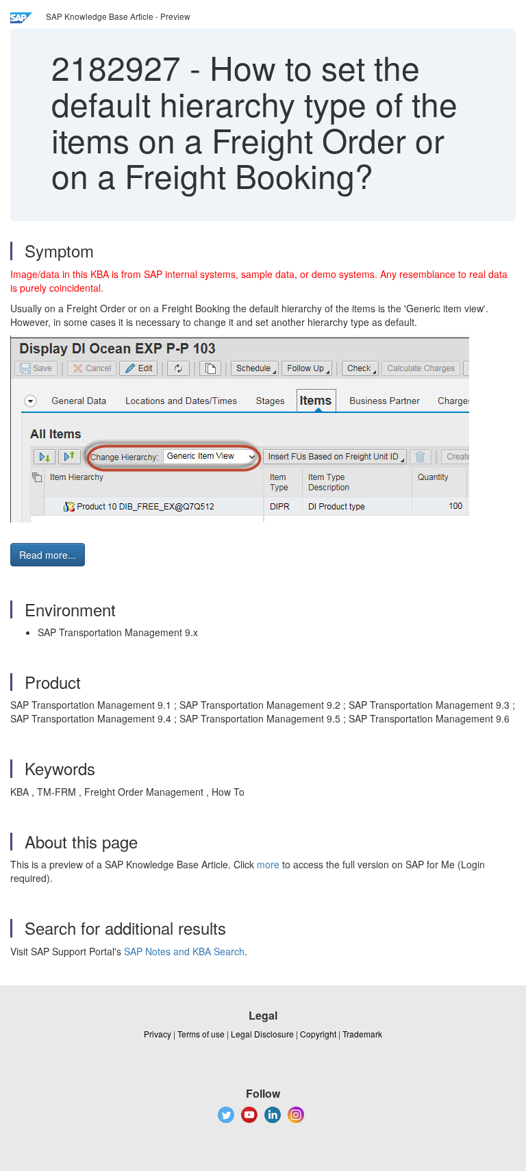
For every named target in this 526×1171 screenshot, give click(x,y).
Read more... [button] (47, 555)
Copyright (318, 1034)
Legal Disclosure (262, 1034)
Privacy (157, 1034)
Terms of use (201, 1034)
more (268, 864)
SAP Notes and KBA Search (184, 951)
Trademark (362, 1034)
